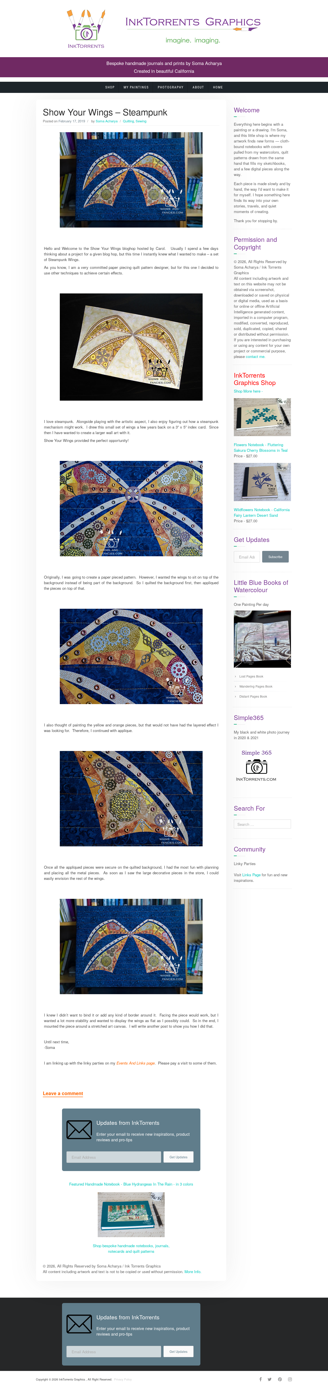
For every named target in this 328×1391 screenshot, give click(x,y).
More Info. (193, 1271)
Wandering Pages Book (255, 686)
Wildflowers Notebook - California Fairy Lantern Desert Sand (262, 512)
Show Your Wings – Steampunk (105, 111)
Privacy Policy (122, 1379)
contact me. (256, 356)
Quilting (128, 121)
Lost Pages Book (251, 676)
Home (218, 87)
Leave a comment (63, 1093)
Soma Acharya (107, 121)
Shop (110, 87)
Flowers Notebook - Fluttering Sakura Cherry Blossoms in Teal (261, 447)
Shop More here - (248, 391)
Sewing (141, 121)
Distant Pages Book (253, 696)
